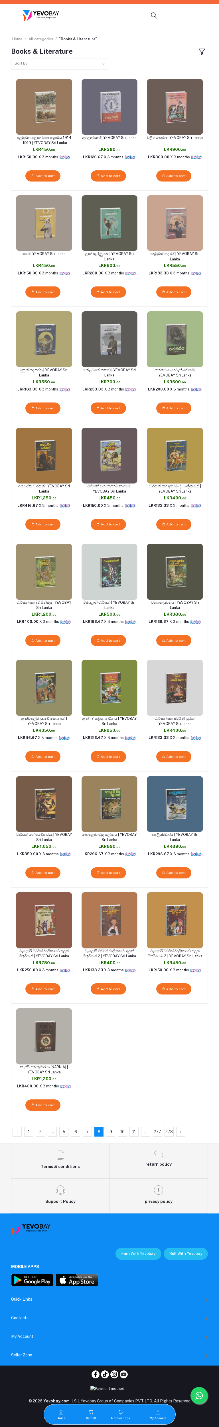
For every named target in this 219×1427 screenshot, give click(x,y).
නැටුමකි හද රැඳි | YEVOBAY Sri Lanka (175, 256)
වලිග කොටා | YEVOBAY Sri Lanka (175, 137)
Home (17, 39)
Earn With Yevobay (138, 1253)
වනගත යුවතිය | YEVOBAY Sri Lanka (175, 605)
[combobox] (59, 64)
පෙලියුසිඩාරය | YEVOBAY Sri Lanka (174, 837)
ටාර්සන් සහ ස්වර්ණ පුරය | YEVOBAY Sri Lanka (175, 721)
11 (134, 1131)
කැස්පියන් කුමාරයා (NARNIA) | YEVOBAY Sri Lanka (44, 1069)
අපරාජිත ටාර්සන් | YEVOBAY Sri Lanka (44, 488)
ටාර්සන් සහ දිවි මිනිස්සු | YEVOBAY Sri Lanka (44, 605)
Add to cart (45, 176)
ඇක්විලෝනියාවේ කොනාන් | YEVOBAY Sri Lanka (44, 721)
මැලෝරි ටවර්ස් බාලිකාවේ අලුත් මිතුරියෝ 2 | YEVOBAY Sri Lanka (109, 953)
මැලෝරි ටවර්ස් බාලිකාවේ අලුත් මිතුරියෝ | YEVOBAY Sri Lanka (44, 953)
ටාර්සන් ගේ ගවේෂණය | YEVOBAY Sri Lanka (44, 837)
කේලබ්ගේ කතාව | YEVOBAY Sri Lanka (109, 372)
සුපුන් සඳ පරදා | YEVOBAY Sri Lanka (44, 372)
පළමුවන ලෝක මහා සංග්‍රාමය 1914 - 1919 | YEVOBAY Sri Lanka (44, 140)
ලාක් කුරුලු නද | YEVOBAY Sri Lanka (109, 256)
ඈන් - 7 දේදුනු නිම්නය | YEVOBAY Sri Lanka (109, 721)
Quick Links (21, 1299)
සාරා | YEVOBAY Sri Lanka (44, 254)
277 (157, 1131)
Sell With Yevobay (185, 1253)
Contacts (20, 1318)
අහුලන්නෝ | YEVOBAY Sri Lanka (109, 137)
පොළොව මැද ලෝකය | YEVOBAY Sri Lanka (109, 837)
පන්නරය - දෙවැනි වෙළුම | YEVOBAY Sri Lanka (175, 372)
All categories (41, 39)
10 (122, 1131)
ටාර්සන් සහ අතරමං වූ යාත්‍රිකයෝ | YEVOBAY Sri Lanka (175, 488)
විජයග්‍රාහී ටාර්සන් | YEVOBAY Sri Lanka (109, 605)
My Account (22, 1336)
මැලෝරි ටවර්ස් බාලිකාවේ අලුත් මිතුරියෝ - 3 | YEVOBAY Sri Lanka (175, 953)
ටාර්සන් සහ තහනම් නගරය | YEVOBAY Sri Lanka (109, 488)
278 (169, 1131)
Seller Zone (21, 1355)
